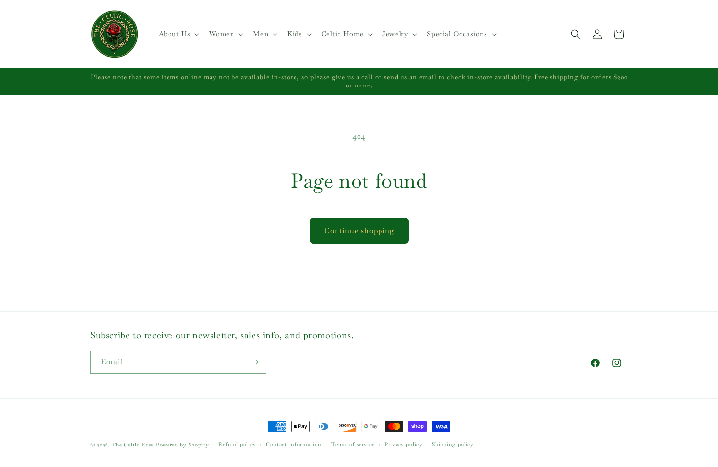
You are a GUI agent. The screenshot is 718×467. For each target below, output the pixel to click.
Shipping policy (453, 444)
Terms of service (353, 444)
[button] (178, 33)
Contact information (293, 444)
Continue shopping (359, 230)
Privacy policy (403, 444)
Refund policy (237, 444)
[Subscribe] (255, 362)
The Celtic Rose (133, 444)
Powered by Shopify (182, 444)
